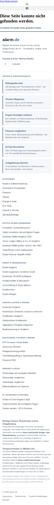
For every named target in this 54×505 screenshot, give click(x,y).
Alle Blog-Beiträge (10, 215)
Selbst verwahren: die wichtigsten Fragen (21, 232)
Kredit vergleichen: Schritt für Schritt (18, 272)
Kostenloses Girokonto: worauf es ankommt (22, 311)
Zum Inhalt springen (9, 1)
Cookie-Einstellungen (38, 496)
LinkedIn (16, 64)
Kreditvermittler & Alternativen (15, 281)
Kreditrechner (8, 290)
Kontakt (5, 500)
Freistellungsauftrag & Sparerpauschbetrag (21, 356)
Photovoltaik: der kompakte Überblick (19, 373)
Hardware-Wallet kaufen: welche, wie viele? (22, 245)
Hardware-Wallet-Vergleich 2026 (16, 237)
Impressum (7, 496)
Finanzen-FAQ (9, 360)
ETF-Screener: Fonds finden (15, 342)
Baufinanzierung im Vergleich (15, 329)
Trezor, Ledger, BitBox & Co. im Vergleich (21, 241)
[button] (27, 8)
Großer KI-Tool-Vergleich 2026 (16, 399)
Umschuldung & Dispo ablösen (16, 285)
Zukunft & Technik (10, 210)
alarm (10, 39)
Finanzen (6, 192)
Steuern (6, 197)
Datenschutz (20, 496)
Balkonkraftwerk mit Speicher (15, 386)
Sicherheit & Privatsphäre (13, 188)
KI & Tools (7, 206)
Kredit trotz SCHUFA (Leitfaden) (16, 276)
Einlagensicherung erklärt (13, 351)
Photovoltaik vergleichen (13, 378)
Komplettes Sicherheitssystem (16, 228)
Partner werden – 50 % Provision (17, 408)
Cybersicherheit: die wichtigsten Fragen (20, 404)
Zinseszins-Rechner (11, 347)
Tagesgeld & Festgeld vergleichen (17, 325)
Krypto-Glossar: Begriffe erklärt (16, 254)
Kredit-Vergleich (9, 267)
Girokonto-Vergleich (11, 307)
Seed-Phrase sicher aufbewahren (17, 250)
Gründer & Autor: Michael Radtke (18, 59)
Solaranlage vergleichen (13, 382)
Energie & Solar (9, 201)
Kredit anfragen (9, 294)
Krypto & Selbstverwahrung (14, 184)
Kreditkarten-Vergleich (12, 316)
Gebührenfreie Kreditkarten (14, 320)
